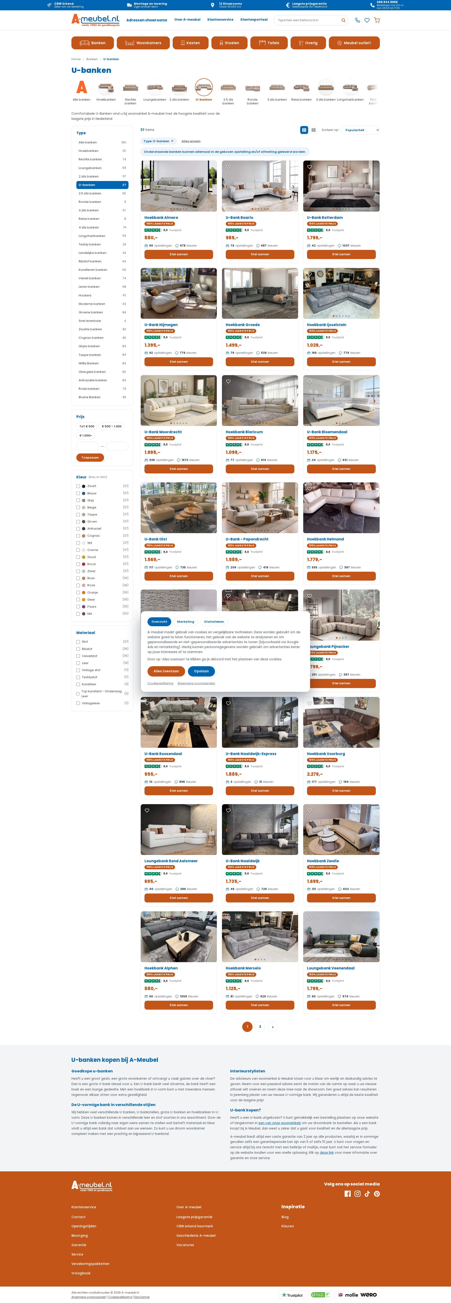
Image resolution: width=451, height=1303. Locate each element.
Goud (107, 557)
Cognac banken (102, 337)
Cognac (107, 535)
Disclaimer (142, 1297)
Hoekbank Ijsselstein (326, 324)
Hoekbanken (102, 151)
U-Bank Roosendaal (163, 753)
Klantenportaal (254, 19)
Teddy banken (102, 244)
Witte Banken (102, 363)
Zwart (107, 486)
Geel (107, 599)
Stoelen (232, 42)
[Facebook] (348, 1194)
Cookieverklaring (120, 1297)
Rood (107, 564)
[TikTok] (367, 1194)
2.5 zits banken (102, 193)
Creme (107, 550)
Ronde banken (102, 202)
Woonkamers (148, 42)
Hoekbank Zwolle (323, 860)
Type (81, 132)
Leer (105, 663)
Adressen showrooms (146, 20)
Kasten (193, 42)
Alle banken (102, 142)
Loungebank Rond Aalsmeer (171, 860)
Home (76, 59)
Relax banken (102, 219)
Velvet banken (102, 278)
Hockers (102, 295)
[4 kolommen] (314, 130)
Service (77, 1254)
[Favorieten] (367, 20)
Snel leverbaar (102, 321)
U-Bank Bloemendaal (327, 431)
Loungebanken (102, 168)
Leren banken (102, 286)
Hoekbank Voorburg (326, 753)
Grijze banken (102, 346)
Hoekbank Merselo (243, 968)
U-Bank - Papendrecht (247, 539)
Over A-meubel (187, 19)
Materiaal (85, 632)
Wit (107, 543)
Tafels (273, 42)
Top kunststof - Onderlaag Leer (105, 693)
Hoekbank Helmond (325, 539)
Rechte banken (102, 159)
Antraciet (107, 528)
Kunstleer (105, 684)
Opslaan (201, 671)
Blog (285, 1217)
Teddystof (105, 677)
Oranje (107, 592)
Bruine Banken (102, 397)
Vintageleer (105, 703)
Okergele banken (102, 372)
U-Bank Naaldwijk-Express (251, 753)
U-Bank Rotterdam (325, 217)
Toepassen (90, 458)
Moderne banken (102, 304)
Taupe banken (102, 355)
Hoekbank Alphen (161, 968)
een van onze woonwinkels (279, 1123)
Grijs (107, 500)
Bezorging (79, 1235)
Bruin (107, 578)
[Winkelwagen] (377, 20)
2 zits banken (102, 176)
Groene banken (102, 312)
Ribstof (105, 649)
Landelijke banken (102, 253)
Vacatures (185, 1245)
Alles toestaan (166, 671)
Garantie (78, 1245)
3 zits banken (102, 210)
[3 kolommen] (304, 130)
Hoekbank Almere (161, 217)
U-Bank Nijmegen (161, 324)
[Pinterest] (377, 1194)
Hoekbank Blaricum (244, 431)
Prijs (80, 416)
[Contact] (357, 20)
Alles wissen (191, 141)
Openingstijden (83, 1226)
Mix (107, 613)
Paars (107, 606)
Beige (107, 507)
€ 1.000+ (85, 435)
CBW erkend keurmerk (194, 1226)
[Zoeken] (343, 20)
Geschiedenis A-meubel (196, 1235)
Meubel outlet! (357, 42)
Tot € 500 (86, 426)
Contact (78, 1217)
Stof (105, 641)
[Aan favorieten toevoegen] (147, 166)
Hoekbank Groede (243, 324)
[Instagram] (357, 1194)
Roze (107, 585)
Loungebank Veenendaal (331, 968)
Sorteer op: (330, 130)
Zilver (107, 571)
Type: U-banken (159, 141)
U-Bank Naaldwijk (243, 860)
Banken (98, 42)
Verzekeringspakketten (90, 1264)
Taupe (107, 514)
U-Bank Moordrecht (163, 431)
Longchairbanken (102, 236)
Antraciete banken (102, 380)
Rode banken (102, 388)
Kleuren (287, 1226)
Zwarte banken (102, 329)
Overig (311, 42)
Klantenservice (220, 19)
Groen (107, 521)
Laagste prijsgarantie (194, 1217)
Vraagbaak (81, 1273)
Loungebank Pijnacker (328, 646)
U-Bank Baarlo (239, 217)
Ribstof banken (102, 261)
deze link (327, 1152)
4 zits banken (102, 227)
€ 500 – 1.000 (111, 426)
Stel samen (179, 254)
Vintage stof (105, 670)
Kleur (91, 477)
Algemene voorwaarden (88, 1297)
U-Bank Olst (155, 539)
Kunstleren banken (102, 270)
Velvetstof (105, 656)
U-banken (102, 185)
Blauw (107, 493)
